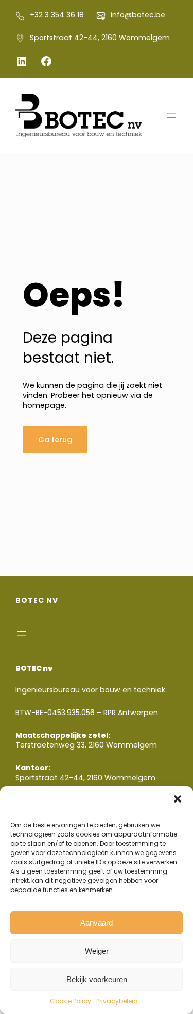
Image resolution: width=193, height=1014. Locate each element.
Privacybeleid (117, 1001)
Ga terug (55, 440)
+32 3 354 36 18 (57, 15)
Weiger (97, 951)
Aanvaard (96, 922)
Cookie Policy (70, 1001)
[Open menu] (171, 116)
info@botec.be (138, 15)
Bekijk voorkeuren (96, 979)
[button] (177, 799)
